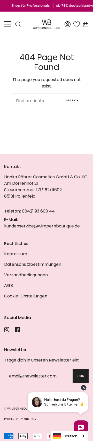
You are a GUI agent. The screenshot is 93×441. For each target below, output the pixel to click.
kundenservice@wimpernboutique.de (42, 226)
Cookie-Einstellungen (25, 296)
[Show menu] (8, 24)
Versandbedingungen (26, 275)
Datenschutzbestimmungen (32, 264)
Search (72, 100)
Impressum (15, 254)
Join (80, 376)
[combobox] (69, 436)
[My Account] (67, 24)
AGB (8, 285)
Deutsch (70, 436)
